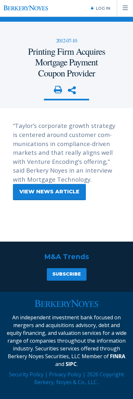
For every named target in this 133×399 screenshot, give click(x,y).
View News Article (49, 191)
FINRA (117, 356)
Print (58, 90)
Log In (103, 8)
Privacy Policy (65, 374)
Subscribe (66, 274)
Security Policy (26, 374)
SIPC (71, 364)
